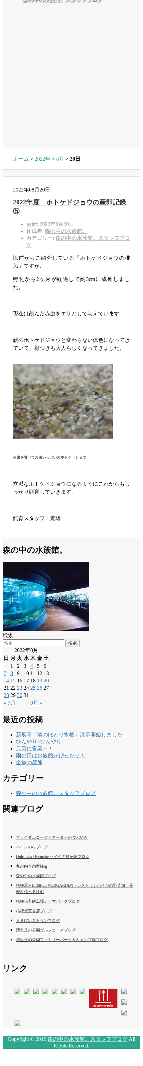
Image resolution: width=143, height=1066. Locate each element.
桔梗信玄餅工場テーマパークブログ (48, 901)
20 (46, 680)
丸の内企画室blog (31, 866)
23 (19, 688)
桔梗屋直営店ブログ (34, 911)
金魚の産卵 (29, 762)
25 (33, 688)
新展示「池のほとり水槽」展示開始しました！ (72, 734)
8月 (60, 159)
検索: (9, 635)
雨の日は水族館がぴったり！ (50, 755)
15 (13, 680)
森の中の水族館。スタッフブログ (56, 793)
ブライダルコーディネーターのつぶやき (52, 837)
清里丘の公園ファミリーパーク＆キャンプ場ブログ (62, 939)
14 (6, 680)
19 (39, 680)
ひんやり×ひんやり (39, 741)
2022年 (43, 159)
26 (39, 688)
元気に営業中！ (34, 748)
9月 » (36, 703)
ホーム (21, 159)
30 (19, 695)
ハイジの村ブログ (32, 847)
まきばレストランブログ (38, 920)
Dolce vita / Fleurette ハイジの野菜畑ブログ (52, 856)
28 (6, 695)
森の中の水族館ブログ (36, 876)
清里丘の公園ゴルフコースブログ (46, 930)
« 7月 (10, 703)
